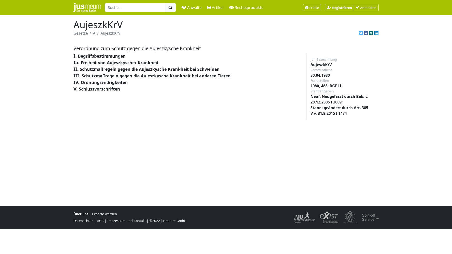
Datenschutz (83, 220)
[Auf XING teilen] (371, 33)
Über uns (80, 214)
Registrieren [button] (342, 7)
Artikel (217, 7)
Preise (314, 7)
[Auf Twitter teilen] (361, 33)
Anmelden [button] (367, 7)
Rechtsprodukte (249, 7)
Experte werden (104, 214)
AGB (100, 220)
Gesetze (80, 33)
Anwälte (194, 7)
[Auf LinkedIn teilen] (376, 33)
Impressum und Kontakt (126, 220)
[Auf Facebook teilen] (366, 33)
